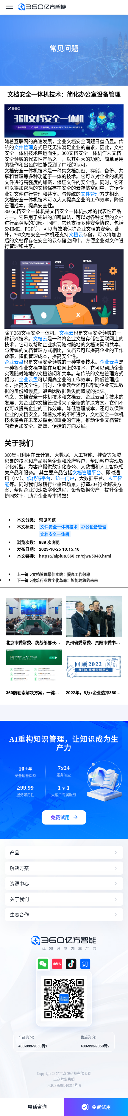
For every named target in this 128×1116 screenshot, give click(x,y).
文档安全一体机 (54, 534)
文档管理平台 (86, 472)
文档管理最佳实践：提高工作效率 (61, 574)
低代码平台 (39, 478)
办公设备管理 (93, 527)
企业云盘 (14, 362)
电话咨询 (37, 1106)
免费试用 (101, 1106)
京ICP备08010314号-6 (64, 1085)
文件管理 (23, 147)
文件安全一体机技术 (59, 527)
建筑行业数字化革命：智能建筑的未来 (65, 580)
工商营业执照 (64, 1080)
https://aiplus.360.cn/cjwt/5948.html (75, 556)
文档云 (76, 234)
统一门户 (64, 478)
